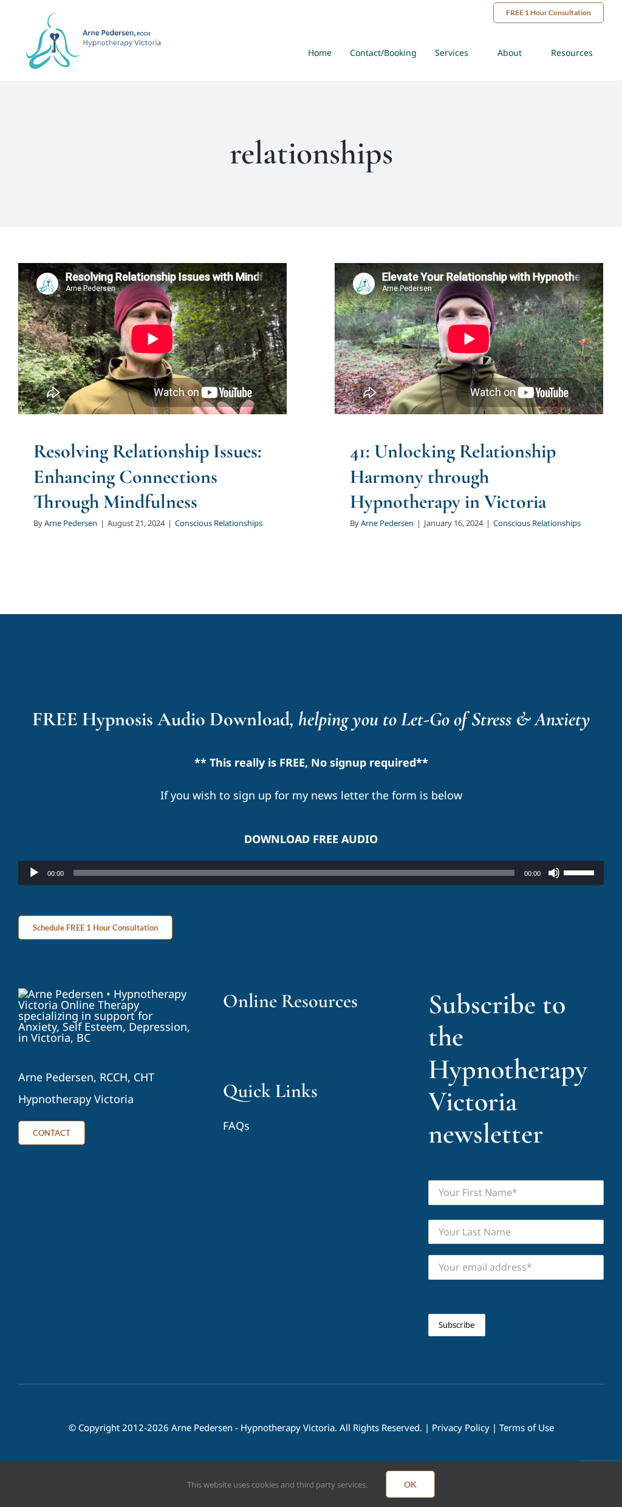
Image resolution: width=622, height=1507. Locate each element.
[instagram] (273, 1038)
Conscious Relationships (218, 523)
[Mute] (554, 873)
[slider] (581, 872)
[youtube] (228, 1038)
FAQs (236, 1125)
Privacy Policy (461, 1427)
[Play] (34, 873)
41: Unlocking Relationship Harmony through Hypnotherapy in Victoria (453, 476)
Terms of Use (526, 1427)
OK (410, 1484)
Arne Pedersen (70, 523)
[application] (311, 873)
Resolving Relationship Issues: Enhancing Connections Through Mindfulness (147, 476)
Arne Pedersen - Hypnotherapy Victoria (253, 1427)
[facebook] (250, 1038)
